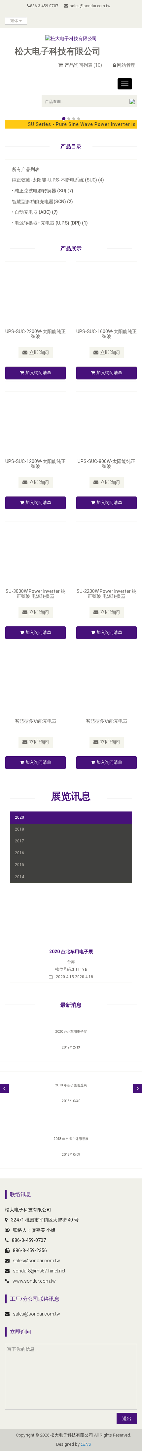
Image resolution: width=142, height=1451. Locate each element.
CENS (86, 1444)
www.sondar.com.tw (34, 1281)
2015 (19, 864)
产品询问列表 (83, 65)
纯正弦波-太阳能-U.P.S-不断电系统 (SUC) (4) (58, 179)
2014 (19, 877)
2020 (19, 817)
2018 (19, 829)
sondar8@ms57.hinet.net (39, 1270)
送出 (126, 1418)
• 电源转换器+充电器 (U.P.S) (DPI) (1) (50, 223)
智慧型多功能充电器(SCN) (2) (42, 201)
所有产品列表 (26, 169)
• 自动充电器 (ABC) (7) (35, 212)
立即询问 (39, 352)
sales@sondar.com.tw (90, 6)
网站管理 (126, 65)
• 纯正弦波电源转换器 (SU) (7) (42, 190)
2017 (19, 841)
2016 (19, 853)
